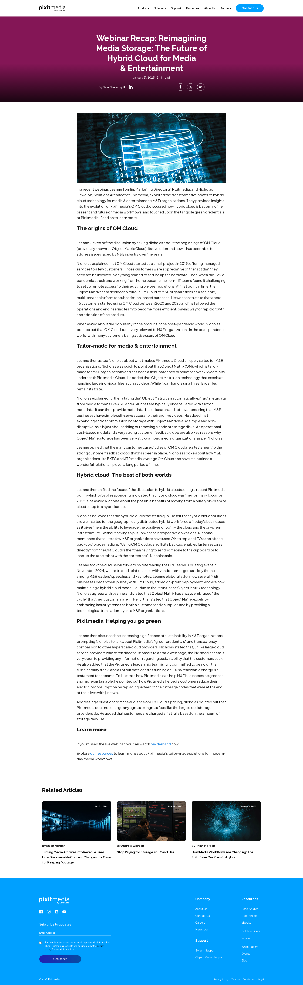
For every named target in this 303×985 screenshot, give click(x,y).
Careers (200, 922)
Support (176, 8)
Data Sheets (249, 915)
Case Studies (249, 909)
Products (143, 8)
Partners (226, 8)
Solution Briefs (250, 931)
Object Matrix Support (209, 957)
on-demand (161, 744)
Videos (245, 938)
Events (245, 953)
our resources (101, 753)
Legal (261, 979)
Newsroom (202, 929)
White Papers (249, 947)
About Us (210, 8)
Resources (192, 8)
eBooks (246, 922)
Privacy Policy (221, 979)
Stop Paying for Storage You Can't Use (145, 852)
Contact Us (250, 8)
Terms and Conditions (243, 979)
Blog (244, 960)
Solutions (160, 8)
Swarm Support (205, 950)
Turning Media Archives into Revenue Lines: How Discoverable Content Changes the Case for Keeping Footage (76, 857)
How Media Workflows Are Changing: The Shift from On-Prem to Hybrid (222, 854)
